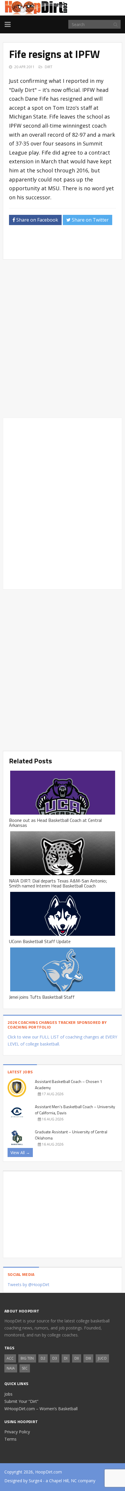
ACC (10, 1358)
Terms (10, 1439)
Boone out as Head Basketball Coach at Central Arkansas (55, 823)
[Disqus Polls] (62, 338)
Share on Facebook (36, 220)
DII (76, 1358)
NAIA (11, 1368)
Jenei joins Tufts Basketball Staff (42, 996)
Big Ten (27, 1358)
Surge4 (35, 1480)
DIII (88, 1358)
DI (65, 1358)
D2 (43, 1358)
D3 (54, 1358)
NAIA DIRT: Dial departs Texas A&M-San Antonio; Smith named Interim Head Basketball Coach (58, 883)
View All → (20, 1152)
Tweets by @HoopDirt (28, 1284)
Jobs (8, 1394)
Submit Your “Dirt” (21, 1401)
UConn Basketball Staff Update (40, 941)
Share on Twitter (90, 220)
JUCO (102, 1358)
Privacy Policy (17, 1432)
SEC (25, 1368)
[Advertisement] (67, 244)
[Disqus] (62, 502)
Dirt (48, 66)
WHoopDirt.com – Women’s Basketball (41, 1408)
